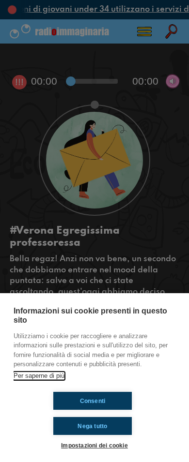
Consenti (93, 401)
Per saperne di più (39, 375)
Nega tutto (92, 426)
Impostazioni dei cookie (94, 445)
